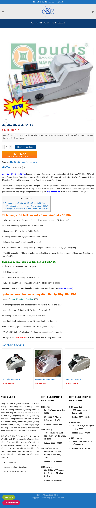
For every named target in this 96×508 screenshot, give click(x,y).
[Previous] (2, 370)
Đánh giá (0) (18, 167)
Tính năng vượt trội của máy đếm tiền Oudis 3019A (24, 203)
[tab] (6, 167)
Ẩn (30, 198)
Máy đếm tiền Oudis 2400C (45, 379)
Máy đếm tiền (44, 23)
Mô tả (6, 167)
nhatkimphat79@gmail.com (17, 467)
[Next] (94, 370)
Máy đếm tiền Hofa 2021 (75, 379)
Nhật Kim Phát (58, 498)
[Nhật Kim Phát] (48, 11)
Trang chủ (34, 23)
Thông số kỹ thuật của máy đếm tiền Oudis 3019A (27, 206)
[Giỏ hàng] (93, 11)
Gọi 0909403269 (11, 503)
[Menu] (3, 11)
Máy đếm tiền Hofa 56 (11, 379)
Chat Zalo (9, 497)
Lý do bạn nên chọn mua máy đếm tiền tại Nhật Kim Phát (26, 209)
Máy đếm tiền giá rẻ (58, 23)
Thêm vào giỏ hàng (25, 147)
